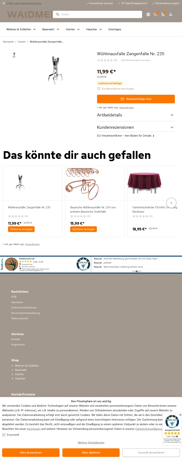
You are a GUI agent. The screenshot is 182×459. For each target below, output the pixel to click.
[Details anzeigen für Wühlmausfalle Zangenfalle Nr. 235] (20, 183)
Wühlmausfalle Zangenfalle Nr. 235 (29, 207)
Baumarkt (21, 370)
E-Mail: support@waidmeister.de (23, 3)
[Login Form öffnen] (170, 14)
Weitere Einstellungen (91, 442)
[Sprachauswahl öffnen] (148, 14)
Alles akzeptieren (31, 452)
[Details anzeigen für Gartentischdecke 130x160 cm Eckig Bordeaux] (144, 183)
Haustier (20, 378)
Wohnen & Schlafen (27, 365)
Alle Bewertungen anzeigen (135, 60)
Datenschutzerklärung (148, 429)
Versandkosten (126, 107)
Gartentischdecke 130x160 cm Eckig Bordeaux (154, 209)
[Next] (171, 203)
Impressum (34, 429)
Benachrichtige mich (138, 99)
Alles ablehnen (91, 452)
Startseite (8, 41)
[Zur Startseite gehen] (28, 14)
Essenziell (13, 435)
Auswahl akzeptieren (151, 452)
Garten (22, 41)
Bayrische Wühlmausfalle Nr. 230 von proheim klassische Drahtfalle (93, 209)
